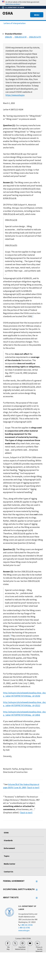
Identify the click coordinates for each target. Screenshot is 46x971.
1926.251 (8, 37)
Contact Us (8, 871)
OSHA (7, 13)
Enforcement (9, 848)
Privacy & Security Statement (39, 949)
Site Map (8, 948)
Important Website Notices (20, 948)
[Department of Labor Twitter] (15, 943)
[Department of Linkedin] (37, 943)
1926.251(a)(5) (35, 37)
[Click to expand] (23, 3)
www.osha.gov (24, 930)
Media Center (9, 864)
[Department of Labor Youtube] (30, 943)
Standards (8, 840)
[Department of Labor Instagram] (22, 943)
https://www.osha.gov (15, 95)
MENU (36, 15)
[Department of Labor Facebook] (7, 943)
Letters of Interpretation (15, 23)
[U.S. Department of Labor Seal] (9, 912)
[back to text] (33, 787)
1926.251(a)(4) (20, 37)
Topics (6, 856)
